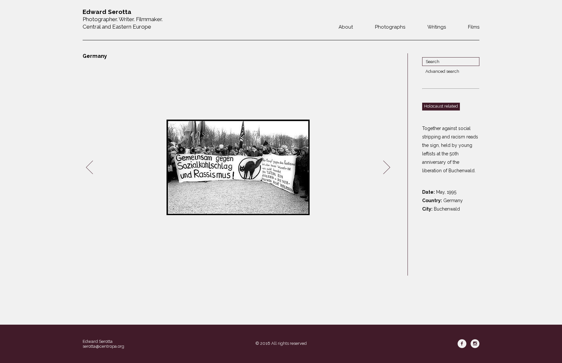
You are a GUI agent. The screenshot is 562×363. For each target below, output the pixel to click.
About (346, 27)
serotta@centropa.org (103, 346)
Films (473, 27)
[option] (238, 167)
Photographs (390, 27)
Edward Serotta (98, 341)
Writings (436, 27)
